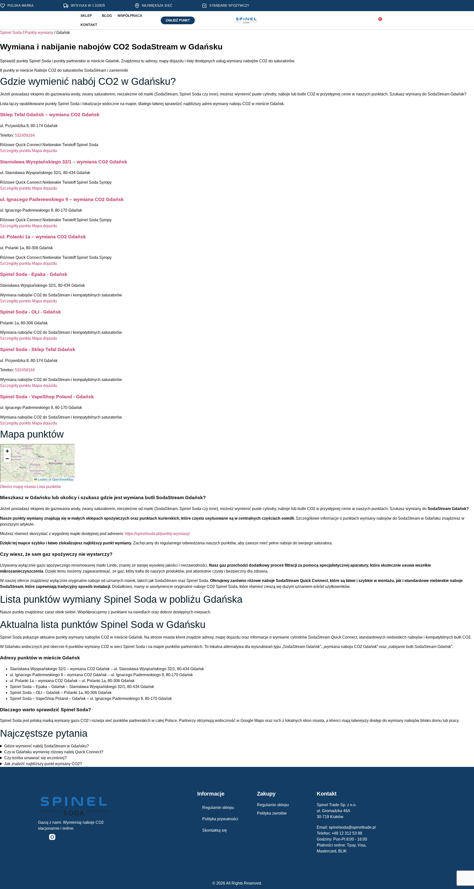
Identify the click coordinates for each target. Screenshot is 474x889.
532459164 (25, 135)
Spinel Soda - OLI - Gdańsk (30, 311)
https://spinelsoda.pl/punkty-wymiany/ (157, 534)
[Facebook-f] (41, 837)
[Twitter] (63, 837)
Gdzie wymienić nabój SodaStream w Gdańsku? (46, 746)
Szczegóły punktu (15, 151)
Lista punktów (49, 487)
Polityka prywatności (220, 819)
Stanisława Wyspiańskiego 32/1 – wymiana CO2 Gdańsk (63, 161)
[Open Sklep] (95, 15)
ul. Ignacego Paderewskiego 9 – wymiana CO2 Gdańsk (62, 199)
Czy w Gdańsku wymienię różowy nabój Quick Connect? (53, 752)
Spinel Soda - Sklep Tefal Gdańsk (37, 349)
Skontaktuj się (214, 830)
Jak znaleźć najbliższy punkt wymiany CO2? (43, 764)
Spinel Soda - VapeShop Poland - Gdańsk (47, 396)
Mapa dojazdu (44, 151)
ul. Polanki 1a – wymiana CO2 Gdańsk (43, 236)
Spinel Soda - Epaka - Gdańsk (33, 274)
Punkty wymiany (39, 32)
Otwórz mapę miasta (18, 487)
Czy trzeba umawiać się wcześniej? (35, 758)
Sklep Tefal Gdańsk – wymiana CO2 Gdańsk (49, 114)
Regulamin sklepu (218, 807)
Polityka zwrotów (272, 813)
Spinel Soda (11, 32)
